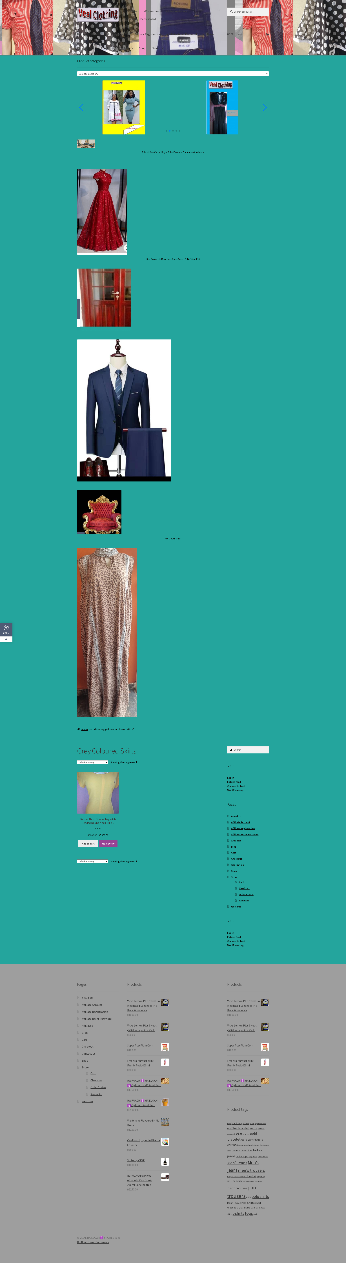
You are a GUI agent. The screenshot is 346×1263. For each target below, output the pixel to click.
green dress (243, 1145)
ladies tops (242, 1156)
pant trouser (237, 1188)
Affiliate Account (152, 11)
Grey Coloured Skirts (256, 1145)
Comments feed (236, 786)
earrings (246, 1134)
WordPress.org (235, 790)
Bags (229, 1123)
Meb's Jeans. (263, 1157)
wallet (255, 1214)
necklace (238, 1181)
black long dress (240, 1123)
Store (155, 48)
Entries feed (234, 782)
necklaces (247, 1181)
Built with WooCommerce (93, 1242)
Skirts (247, 1207)
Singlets (240, 1208)
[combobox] (173, 73)
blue (229, 1128)
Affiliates (134, 11)
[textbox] (173, 73)
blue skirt (254, 1128)
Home (81, 34)
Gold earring (249, 1140)
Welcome (236, 906)
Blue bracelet (240, 1128)
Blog (80, 48)
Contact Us (126, 48)
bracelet (261, 1128)
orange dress (256, 1181)
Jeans (236, 1150)
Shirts (251, 1203)
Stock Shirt (255, 1208)
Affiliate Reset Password (142, 19)
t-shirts (238, 1213)
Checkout (107, 48)
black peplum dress (258, 1123)
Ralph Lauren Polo (236, 1203)
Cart (92, 48)
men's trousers (251, 1170)
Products (244, 900)
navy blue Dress (233, 1176)
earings (238, 1133)
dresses (230, 1134)
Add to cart (88, 843)
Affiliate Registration (177, 11)
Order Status (246, 894)
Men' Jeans (237, 1162)
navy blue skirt (248, 1176)
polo (248, 1197)
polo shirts (260, 1196)
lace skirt (246, 1150)
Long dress (253, 1157)
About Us (96, 34)
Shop (142, 48)
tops (249, 1213)
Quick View (108, 843)
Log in (230, 777)
